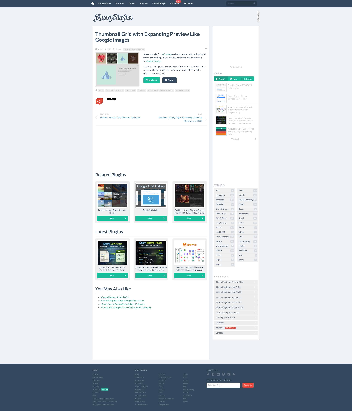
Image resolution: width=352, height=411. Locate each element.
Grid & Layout (138, 49)
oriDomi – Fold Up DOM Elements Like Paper (120, 117)
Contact (219, 333)
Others (247, 204)
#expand (119, 90)
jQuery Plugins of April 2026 (228, 302)
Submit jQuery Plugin (225, 317)
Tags (234, 79)
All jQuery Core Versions (103, 404)
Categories (103, 3)
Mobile (247, 195)
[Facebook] (213, 374)
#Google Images (166, 90)
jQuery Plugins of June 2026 (228, 292)
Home (95, 374)
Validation (247, 250)
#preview (110, 90)
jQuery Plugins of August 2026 (229, 282)
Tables (247, 232)
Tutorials (120, 3)
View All (235, 139)
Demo (170, 80)
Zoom (247, 260)
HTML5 (224, 250)
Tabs (247, 237)
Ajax (224, 190)
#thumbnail (130, 90)
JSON (224, 255)
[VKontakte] (228, 374)
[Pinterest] (223, 374)
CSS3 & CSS (224, 214)
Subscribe (248, 385)
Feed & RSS (224, 232)
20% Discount (230, 328)
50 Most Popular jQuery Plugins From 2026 (122, 300)
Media (224, 264)
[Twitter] (208, 374)
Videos (132, 3)
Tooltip (247, 246)
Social (247, 227)
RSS (94, 395)
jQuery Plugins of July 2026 (114, 297)
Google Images (153, 61)
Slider (247, 223)
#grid (101, 90)
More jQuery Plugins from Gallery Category (123, 304)
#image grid (153, 90)
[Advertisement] (151, 147)
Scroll (247, 218)
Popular (144, 3)
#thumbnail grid (182, 90)
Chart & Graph (224, 209)
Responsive (247, 214)
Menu (247, 190)
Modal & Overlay (247, 200)
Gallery (127, 49)
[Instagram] (218, 374)
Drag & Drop (224, 223)
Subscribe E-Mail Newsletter (105, 401)
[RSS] (234, 374)
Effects (224, 227)
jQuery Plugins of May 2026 (228, 297)
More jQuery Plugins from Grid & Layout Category (126, 307)
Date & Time (224, 218)
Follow (187, 3)
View (112, 218)
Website (152, 80)
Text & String (247, 241)
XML (247, 255)
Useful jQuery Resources (227, 312)
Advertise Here (236, 67)
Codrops (167, 54)
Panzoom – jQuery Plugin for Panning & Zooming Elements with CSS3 (180, 119)
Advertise (175, 3)
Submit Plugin (159, 3)
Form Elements (224, 237)
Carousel (224, 204)
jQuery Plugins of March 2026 (229, 307)
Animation (224, 195)
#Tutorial (141, 90)
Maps (224, 260)
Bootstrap (224, 200)
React (247, 209)
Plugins (222, 79)
